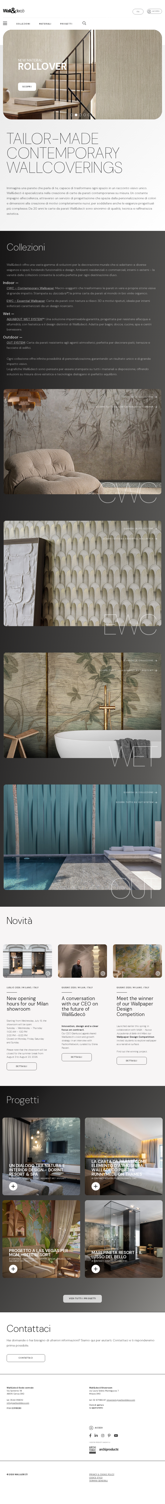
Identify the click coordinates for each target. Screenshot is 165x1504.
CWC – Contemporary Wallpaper (30, 288)
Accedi (155, 11)
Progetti (66, 24)
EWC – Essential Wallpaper (26, 301)
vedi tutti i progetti (82, 1298)
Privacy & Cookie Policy (101, 1474)
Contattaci (25, 1358)
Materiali (45, 24)
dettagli (21, 1066)
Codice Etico (95, 1477)
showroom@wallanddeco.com (121, 1400)
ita (138, 11)
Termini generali (98, 1480)
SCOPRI (27, 95)
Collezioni (23, 24)
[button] (71, 115)
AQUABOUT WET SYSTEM (24, 319)
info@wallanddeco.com (18, 1403)
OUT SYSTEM (16, 342)
